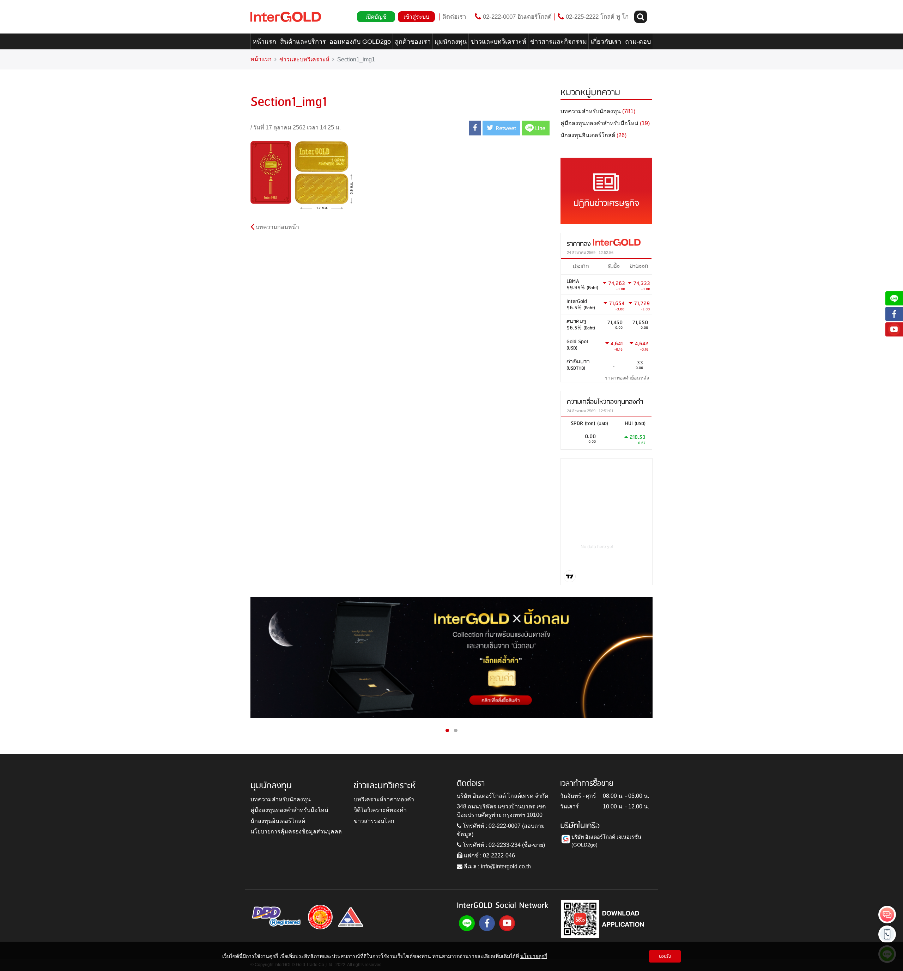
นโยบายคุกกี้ (533, 956)
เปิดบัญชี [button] (376, 17)
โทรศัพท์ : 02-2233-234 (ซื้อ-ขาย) (503, 845)
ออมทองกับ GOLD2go (360, 41)
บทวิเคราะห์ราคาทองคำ (384, 799)
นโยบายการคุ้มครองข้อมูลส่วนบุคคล (296, 832)
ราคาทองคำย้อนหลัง (627, 378)
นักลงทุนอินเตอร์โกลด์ (277, 821)
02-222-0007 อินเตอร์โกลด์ (516, 16)
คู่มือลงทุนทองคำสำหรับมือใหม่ (289, 810)
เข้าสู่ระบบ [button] (416, 17)
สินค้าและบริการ (303, 41)
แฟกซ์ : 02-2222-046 (488, 855)
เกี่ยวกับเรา (606, 41)
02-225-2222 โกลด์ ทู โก (596, 16)
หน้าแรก (264, 41)
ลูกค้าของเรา (413, 41)
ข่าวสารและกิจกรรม (558, 41)
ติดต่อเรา (454, 16)
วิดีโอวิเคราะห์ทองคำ (380, 810)
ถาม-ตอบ (638, 41)
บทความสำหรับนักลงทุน (280, 799)
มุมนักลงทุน (451, 41)
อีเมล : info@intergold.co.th (496, 866)
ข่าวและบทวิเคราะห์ (498, 41)
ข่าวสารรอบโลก (374, 821)
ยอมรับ (665, 956)
